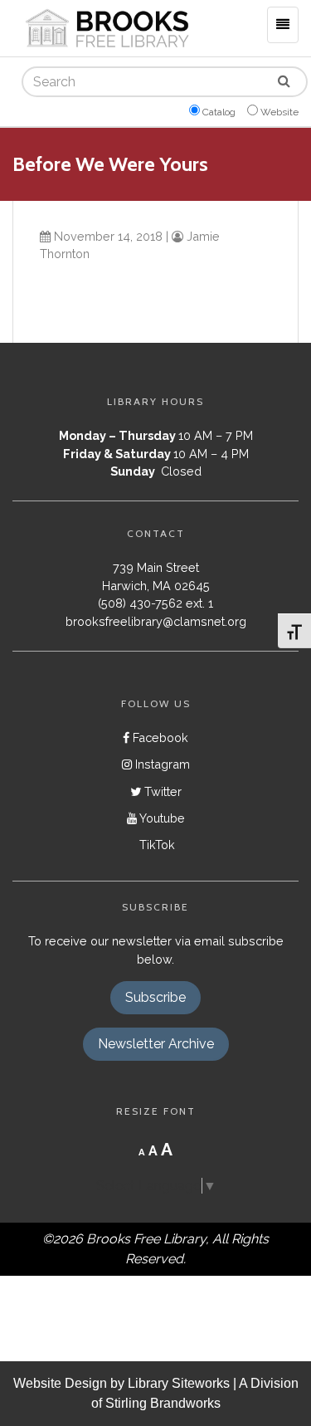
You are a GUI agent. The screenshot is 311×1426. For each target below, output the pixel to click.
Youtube (161, 818)
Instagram (161, 764)
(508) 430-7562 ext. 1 (155, 603)
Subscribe (155, 997)
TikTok (155, 845)
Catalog (219, 112)
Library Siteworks (179, 1383)
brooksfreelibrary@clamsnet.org (156, 621)
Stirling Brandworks (163, 1403)
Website (279, 112)
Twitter (161, 791)
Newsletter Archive (156, 1044)
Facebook (158, 737)
